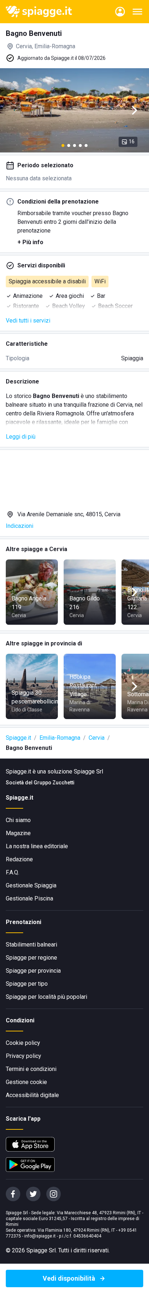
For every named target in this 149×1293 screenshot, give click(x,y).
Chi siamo (18, 820)
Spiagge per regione (31, 957)
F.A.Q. (12, 872)
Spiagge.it (18, 737)
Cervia (97, 737)
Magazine (18, 833)
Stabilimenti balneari (31, 944)
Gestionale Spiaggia (31, 885)
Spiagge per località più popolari (46, 996)
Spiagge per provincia (33, 970)
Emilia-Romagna (59, 737)
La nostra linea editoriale (37, 846)
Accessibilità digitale (32, 1095)
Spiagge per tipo (27, 983)
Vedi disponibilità (69, 1278)
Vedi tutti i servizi (28, 320)
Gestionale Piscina (29, 898)
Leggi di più (20, 436)
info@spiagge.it (40, 1236)
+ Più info (30, 242)
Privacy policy (23, 1055)
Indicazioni (19, 525)
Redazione (19, 859)
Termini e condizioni (31, 1069)
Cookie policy (23, 1042)
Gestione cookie (26, 1082)
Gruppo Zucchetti (54, 782)
